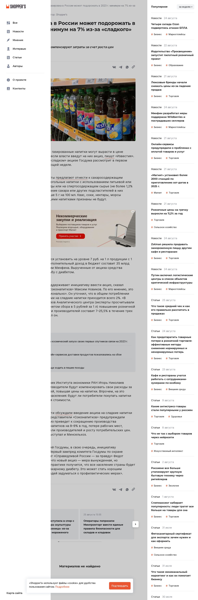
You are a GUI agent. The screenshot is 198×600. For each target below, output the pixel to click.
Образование (176, 65)
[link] (172, 26)
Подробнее (62, 586)
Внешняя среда (177, 389)
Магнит (158, 192)
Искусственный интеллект (168, 451)
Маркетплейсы (177, 34)
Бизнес (158, 34)
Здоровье (176, 416)
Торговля (174, 96)
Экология (174, 485)
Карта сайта (14, 593)
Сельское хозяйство (165, 227)
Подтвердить (120, 585)
